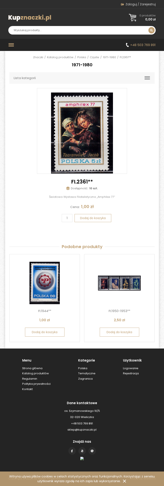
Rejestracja (131, 373)
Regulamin (29, 379)
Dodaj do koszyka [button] (44, 332)
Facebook (72, 451)
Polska (81, 57)
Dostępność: (79, 188)
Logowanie (130, 368)
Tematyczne (86, 373)
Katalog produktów (60, 57)
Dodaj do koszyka (93, 218)
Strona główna (32, 368)
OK (124, 481)
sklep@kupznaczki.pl (82, 430)
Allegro (82, 451)
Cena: (75, 207)
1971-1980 (109, 57)
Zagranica (85, 379)
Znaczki (38, 57)
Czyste (94, 57)
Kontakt (92, 451)
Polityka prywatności (36, 384)
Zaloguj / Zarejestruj (141, 4)
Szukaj (151, 30)
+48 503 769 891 (143, 45)
